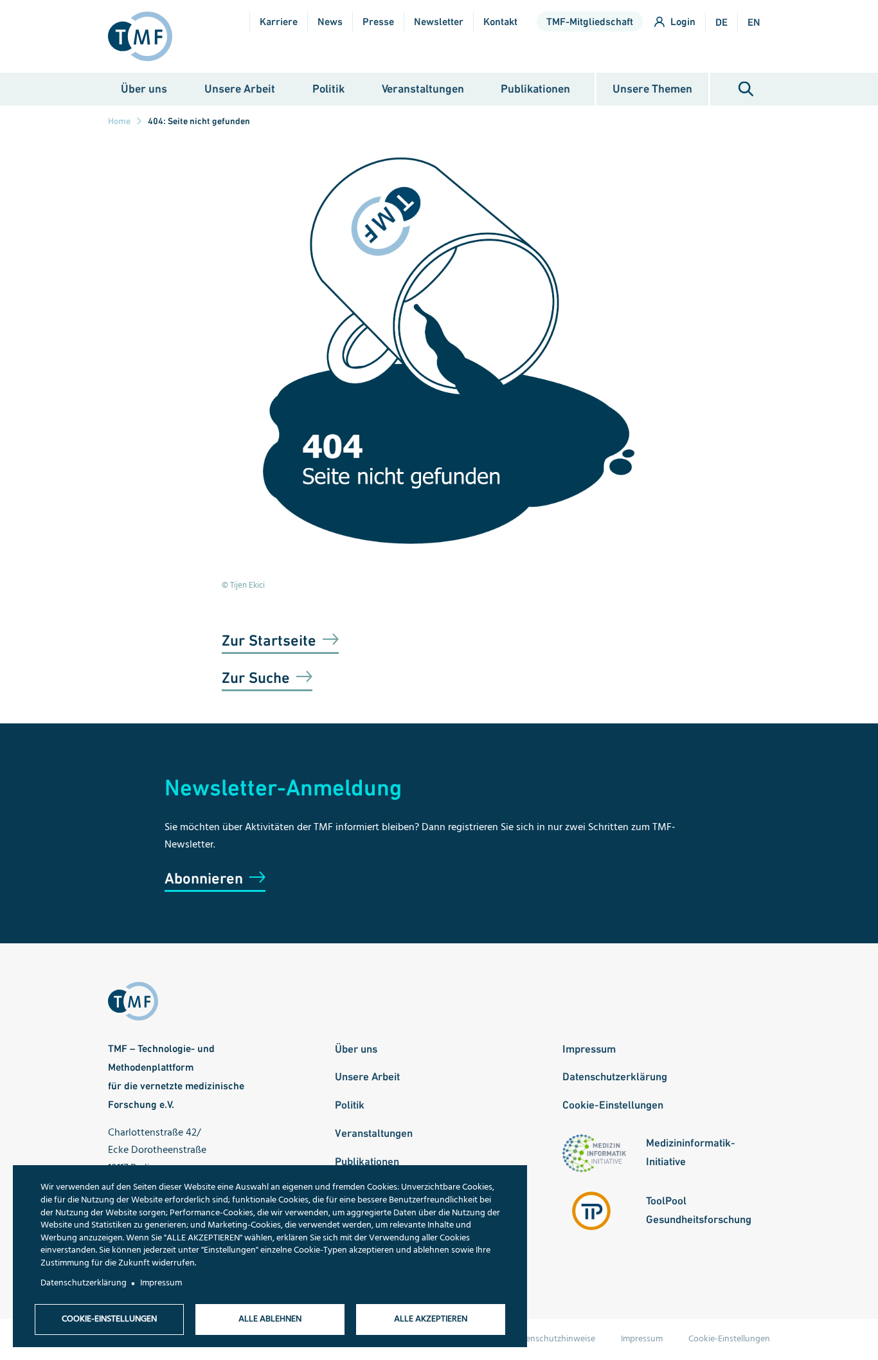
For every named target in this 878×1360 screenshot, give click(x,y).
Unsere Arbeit (239, 88)
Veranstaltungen (423, 88)
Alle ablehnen (269, 1319)
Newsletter (438, 21)
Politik (328, 88)
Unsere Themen (652, 88)
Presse (378, 21)
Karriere (279, 21)
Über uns (144, 88)
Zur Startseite (269, 640)
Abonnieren (204, 878)
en (754, 22)
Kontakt (500, 21)
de (721, 22)
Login (682, 21)
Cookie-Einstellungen (612, 1104)
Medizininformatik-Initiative (690, 1152)
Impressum (589, 1048)
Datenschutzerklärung (614, 1076)
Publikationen (535, 88)
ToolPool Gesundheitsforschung (698, 1210)
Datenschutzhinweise (553, 1339)
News (330, 21)
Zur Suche (256, 677)
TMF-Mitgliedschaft (589, 21)
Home (119, 121)
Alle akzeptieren (430, 1319)
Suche (746, 89)
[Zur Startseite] (145, 36)
